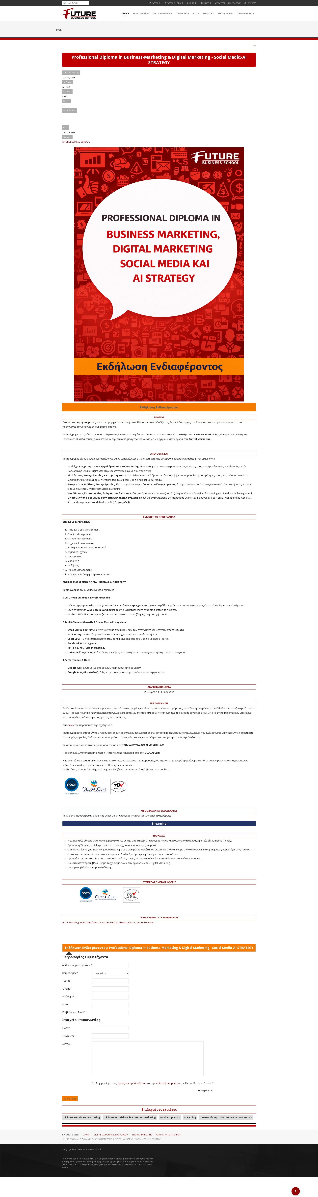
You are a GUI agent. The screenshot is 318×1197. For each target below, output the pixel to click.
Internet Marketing (142, 1134)
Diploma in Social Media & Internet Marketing (130, 1117)
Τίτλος (66, 980)
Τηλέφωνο (69, 1035)
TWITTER (221, 3)
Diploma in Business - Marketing (81, 1117)
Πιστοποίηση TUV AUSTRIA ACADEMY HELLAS (226, 1117)
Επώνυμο (68, 996)
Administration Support (168, 1134)
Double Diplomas (170, 1117)
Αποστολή (70, 1098)
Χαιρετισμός (70, 973)
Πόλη (66, 1027)
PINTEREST (251, 3)
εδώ (71, 725)
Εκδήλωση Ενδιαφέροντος (159, 407)
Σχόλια (66, 1043)
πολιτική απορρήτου (168, 1083)
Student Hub (245, 13)
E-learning (190, 1117)
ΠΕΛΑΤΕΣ (208, 13)
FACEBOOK (156, 3)
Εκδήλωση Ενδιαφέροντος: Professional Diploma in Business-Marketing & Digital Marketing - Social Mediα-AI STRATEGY (159, 948)
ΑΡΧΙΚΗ (125, 13)
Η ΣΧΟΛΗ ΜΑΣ (141, 13)
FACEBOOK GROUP (174, 3)
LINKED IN (207, 3)
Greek (75, 3)
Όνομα (67, 988)
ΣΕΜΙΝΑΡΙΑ (182, 13)
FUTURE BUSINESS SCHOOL (76, 141)
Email (66, 1004)
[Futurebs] (79, 13)
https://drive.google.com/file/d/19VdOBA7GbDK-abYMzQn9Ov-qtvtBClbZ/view (108, 922)
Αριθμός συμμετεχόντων (77, 965)
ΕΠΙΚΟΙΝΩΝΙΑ (225, 13)
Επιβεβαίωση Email (73, 1012)
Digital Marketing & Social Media (111, 1134)
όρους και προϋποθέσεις (132, 1083)
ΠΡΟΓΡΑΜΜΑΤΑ (162, 13)
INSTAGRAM (235, 3)
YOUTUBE (192, 3)
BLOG (196, 13)
